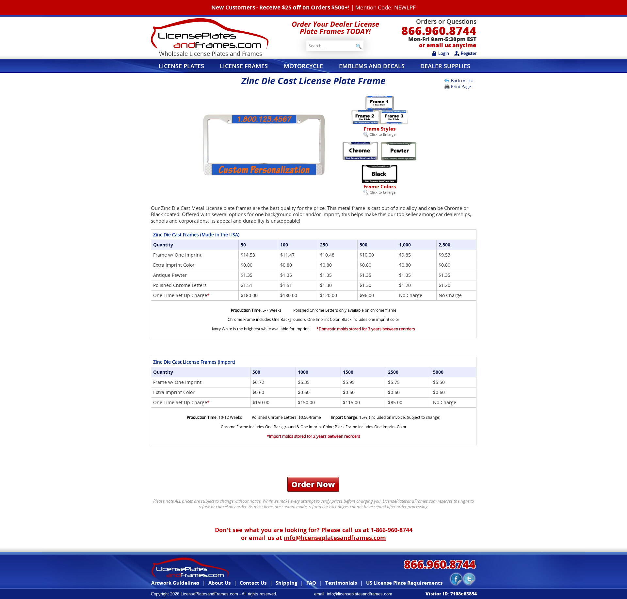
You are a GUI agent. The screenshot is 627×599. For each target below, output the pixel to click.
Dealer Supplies (445, 66)
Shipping (286, 582)
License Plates (181, 66)
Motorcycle (303, 66)
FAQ (311, 582)
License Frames (244, 66)
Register (468, 53)
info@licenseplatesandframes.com (335, 538)
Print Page (461, 86)
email (434, 45)
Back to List (462, 81)
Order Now (313, 484)
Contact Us (253, 582)
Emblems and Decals (372, 66)
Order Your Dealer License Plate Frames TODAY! (335, 27)
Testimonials (341, 582)
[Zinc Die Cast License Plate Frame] (264, 176)
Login (443, 53)
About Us (219, 582)
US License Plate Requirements (404, 582)
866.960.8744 (438, 30)
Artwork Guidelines (175, 582)
